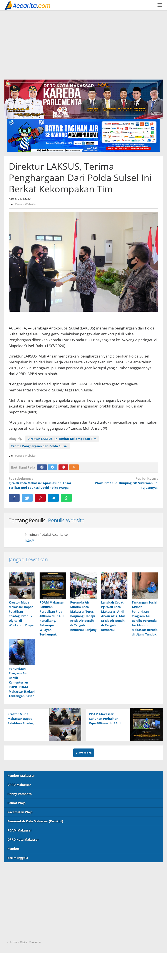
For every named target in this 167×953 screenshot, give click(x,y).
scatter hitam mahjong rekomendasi (31, 871)
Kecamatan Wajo (20, 812)
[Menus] (160, 5)
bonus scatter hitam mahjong (26, 916)
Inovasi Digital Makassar (25, 942)
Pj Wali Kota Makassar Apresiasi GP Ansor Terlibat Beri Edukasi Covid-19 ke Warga (40, 483)
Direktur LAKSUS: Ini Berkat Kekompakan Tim (62, 439)
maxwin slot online (18, 880)
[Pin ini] (40, 498)
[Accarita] (28, 5)
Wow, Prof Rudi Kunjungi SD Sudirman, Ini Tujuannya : (126, 483)
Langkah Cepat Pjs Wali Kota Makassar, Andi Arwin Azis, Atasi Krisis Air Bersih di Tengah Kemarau (113, 616)
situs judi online (16, 907)
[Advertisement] (83, 43)
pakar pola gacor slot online (25, 925)
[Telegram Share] (53, 498)
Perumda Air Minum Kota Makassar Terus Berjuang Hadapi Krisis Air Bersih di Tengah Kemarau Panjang (83, 616)
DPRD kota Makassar (23, 839)
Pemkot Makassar (21, 775)
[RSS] (74, 467)
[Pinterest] (63, 467)
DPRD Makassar (19, 785)
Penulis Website (66, 520)
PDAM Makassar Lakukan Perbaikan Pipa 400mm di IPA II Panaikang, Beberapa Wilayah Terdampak (105, 723)
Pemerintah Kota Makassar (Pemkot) (35, 821)
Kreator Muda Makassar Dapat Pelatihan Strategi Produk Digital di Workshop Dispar (21, 723)
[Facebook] (42, 467)
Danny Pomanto (19, 794)
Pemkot (13, 849)
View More (84, 753)
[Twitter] (52, 467)
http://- (30, 540)
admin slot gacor (16, 898)
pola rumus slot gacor (20, 889)
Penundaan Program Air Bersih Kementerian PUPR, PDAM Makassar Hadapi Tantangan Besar (22, 682)
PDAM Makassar (19, 830)
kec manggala (17, 858)
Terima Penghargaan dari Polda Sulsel (39, 446)
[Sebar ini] (14, 498)
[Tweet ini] (27, 498)
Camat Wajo (16, 803)
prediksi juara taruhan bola (24, 933)
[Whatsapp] (66, 498)
